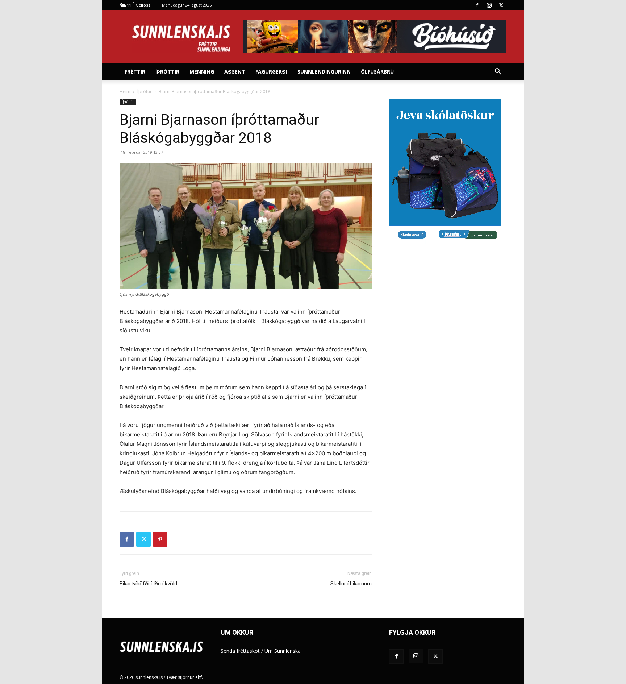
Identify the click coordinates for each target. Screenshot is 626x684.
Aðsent (234, 71)
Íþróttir (167, 71)
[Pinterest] (160, 539)
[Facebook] (477, 5)
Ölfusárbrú (377, 71)
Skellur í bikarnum (351, 583)
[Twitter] (501, 5)
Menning (201, 71)
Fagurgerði (271, 71)
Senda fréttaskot (240, 650)
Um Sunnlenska (282, 650)
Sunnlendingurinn (324, 71)
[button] (497, 72)
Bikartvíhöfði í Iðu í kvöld (148, 583)
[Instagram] (489, 5)
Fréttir (135, 71)
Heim (125, 91)
